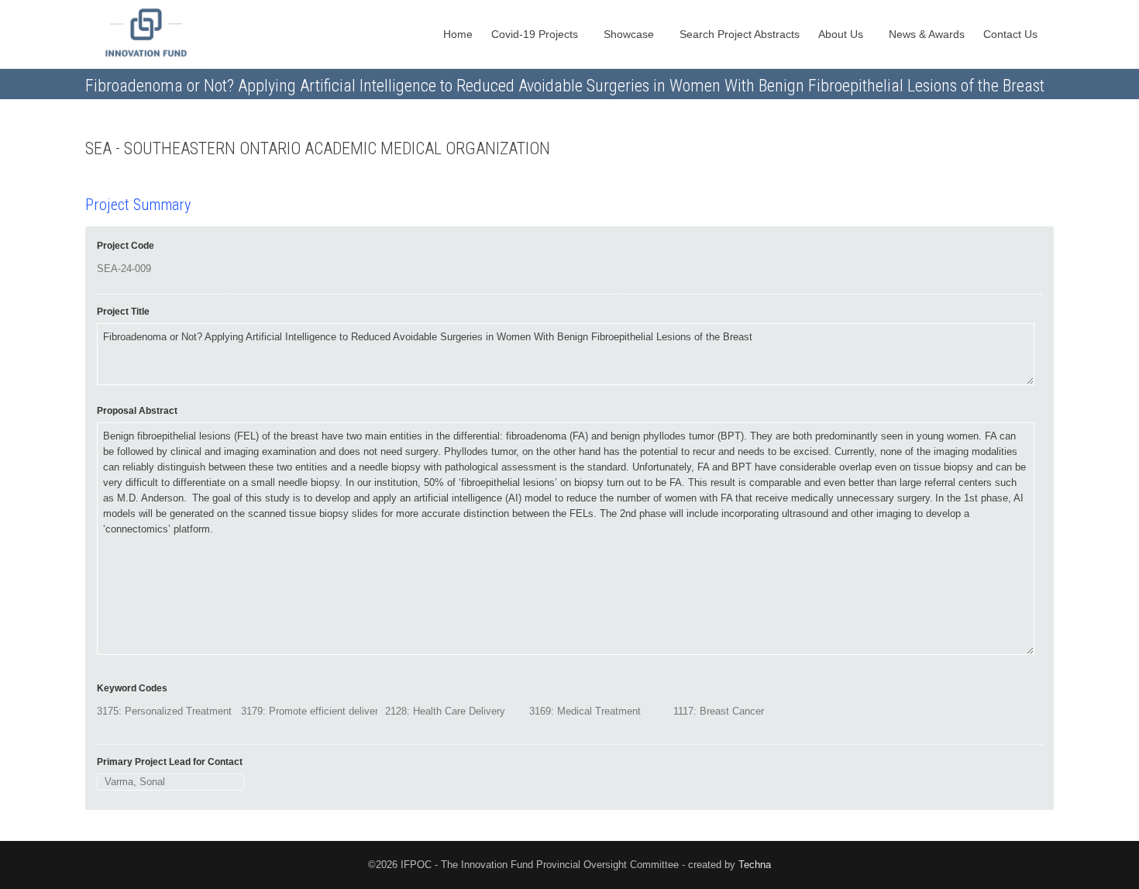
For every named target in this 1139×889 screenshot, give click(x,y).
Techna (754, 864)
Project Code (125, 245)
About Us (842, 34)
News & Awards (927, 34)
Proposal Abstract (137, 410)
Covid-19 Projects (536, 34)
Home (458, 34)
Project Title (123, 311)
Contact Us (1012, 34)
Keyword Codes (132, 688)
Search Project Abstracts (740, 34)
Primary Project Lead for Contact (170, 761)
